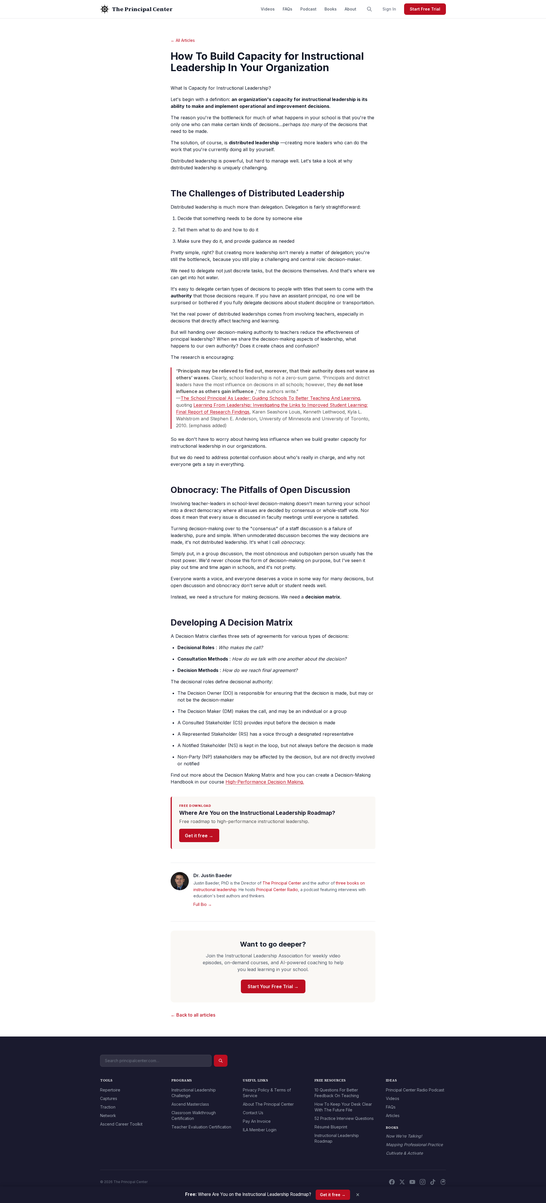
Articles (393, 1115)
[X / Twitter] (402, 1182)
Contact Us (253, 1112)
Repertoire (110, 1089)
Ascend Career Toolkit (121, 1124)
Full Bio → (202, 904)
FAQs (287, 9)
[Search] (369, 9)
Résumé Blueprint (331, 1126)
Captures (108, 1098)
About (350, 9)
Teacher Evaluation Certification (201, 1126)
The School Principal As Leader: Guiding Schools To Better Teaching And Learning (270, 398)
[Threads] (443, 1182)
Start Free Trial (425, 9)
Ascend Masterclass (190, 1104)
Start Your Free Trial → (273, 986)
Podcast (308, 9)
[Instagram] (422, 1182)
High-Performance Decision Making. (265, 782)
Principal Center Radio (277, 889)
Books (330, 9)
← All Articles (183, 40)
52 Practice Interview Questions (344, 1118)
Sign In (389, 9)
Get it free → (199, 835)
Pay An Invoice (257, 1121)
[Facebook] (392, 1182)
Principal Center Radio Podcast (415, 1089)
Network (108, 1115)
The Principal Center (281, 883)
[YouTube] (412, 1182)
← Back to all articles (193, 1015)
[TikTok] (433, 1182)
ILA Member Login (259, 1129)
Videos (268, 9)
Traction (107, 1107)
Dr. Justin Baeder (212, 875)
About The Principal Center (268, 1104)
